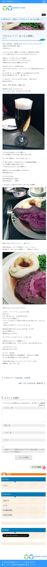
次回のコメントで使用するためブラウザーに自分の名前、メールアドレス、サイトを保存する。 (24, 450)
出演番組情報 (7, 510)
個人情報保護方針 (19, 564)
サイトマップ (32, 564)
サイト (7, 440)
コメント (9, 408)
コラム (15, 19)
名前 (7, 425)
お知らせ (6, 500)
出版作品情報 (7, 515)
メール (8, 432)
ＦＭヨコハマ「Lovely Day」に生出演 (17, 378)
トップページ (5, 19)
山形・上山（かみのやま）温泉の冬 (30, 383)
